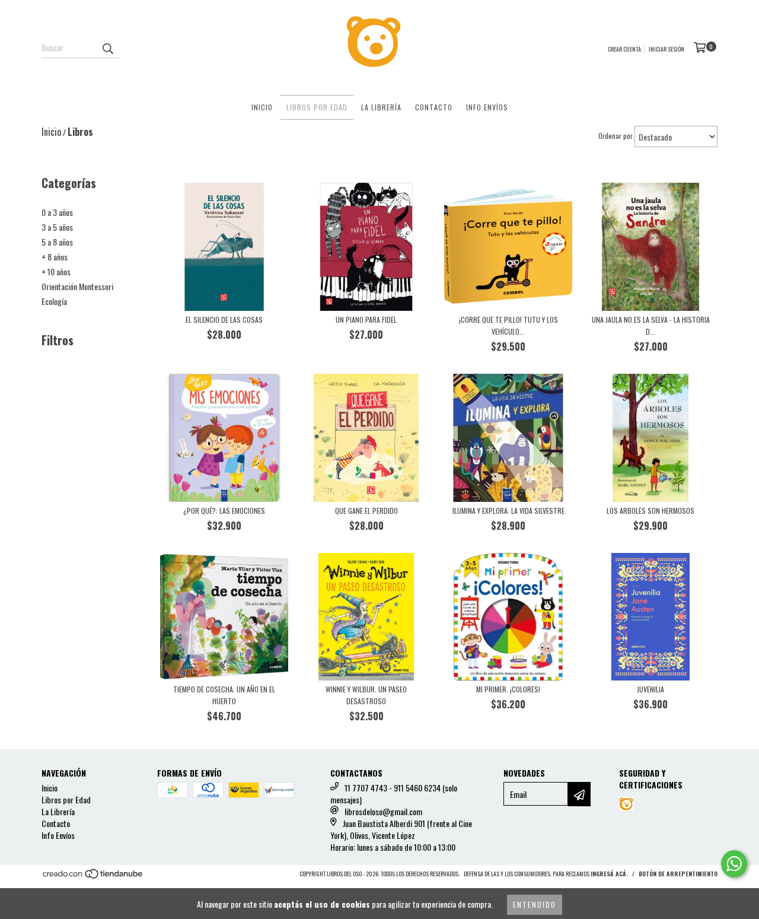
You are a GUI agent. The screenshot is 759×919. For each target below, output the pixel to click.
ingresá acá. (609, 873)
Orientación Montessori (77, 286)
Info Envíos (487, 107)
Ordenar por (615, 136)
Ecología (54, 301)
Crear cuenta (624, 48)
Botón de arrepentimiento (678, 873)
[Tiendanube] (93, 877)
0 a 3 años (57, 212)
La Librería (381, 107)
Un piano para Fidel (366, 319)
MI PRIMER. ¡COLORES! (508, 689)
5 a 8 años (57, 242)
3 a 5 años (57, 227)
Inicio (262, 107)
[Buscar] (107, 47)
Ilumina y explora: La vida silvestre (508, 510)
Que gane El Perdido (366, 510)
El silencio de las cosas (224, 319)
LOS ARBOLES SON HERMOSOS (650, 510)
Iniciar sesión (666, 48)
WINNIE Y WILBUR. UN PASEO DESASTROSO (366, 695)
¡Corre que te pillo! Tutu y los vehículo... (508, 325)
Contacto (433, 107)
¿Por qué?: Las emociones (224, 510)
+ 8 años (55, 256)
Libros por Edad (316, 107)
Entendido (534, 904)
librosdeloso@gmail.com (383, 811)
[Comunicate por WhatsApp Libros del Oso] (734, 863)
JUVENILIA (650, 689)
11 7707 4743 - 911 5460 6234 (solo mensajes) (393, 793)
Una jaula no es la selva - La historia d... (651, 325)
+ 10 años (56, 271)
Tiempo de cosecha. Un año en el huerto (224, 695)
